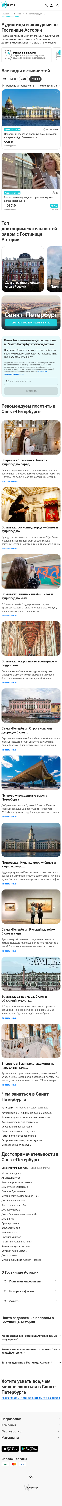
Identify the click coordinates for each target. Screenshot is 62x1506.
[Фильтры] (5, 79)
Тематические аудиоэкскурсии (19, 1135)
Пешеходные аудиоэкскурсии (18, 1131)
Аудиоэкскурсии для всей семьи (20, 1122)
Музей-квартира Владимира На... (20, 1196)
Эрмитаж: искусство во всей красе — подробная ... (29, 663)
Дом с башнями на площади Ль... (20, 1214)
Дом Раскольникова (13, 1200)
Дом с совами (9, 1255)
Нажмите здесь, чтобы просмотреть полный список (31, 1397)
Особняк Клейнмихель (14, 1250)
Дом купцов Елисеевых (15, 1186)
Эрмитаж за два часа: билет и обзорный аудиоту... (24, 998)
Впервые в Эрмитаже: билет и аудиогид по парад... (24, 462)
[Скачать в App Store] (10, 1449)
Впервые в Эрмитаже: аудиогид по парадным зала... (28, 1065)
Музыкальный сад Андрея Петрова (21, 1259)
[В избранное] (56, 93)
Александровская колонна (17, 1182)
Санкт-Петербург (34, 14)
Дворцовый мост (11, 1237)
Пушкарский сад (11, 1223)
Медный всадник (11, 1173)
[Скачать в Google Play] (29, 1449)
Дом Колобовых (11, 1209)
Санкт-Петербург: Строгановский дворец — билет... (27, 730)
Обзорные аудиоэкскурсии (17, 1126)
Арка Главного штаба (14, 1205)
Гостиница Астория (10, 16)
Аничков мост (9, 1232)
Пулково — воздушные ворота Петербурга (24, 797)
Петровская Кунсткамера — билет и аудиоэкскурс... (29, 864)
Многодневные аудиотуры (16, 1144)
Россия (17, 14)
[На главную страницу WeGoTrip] (8, 4)
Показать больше (9, 481)
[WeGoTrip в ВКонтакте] (31, 1476)
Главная (5, 14)
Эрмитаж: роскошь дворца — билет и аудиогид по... (30, 529)
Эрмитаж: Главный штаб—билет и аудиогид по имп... (27, 596)
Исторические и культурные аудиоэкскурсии (27, 1113)
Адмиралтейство (11, 1177)
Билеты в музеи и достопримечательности (26, 1117)
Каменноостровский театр (16, 1246)
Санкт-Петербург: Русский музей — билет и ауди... (28, 931)
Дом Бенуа (8, 1218)
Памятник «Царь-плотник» (17, 1241)
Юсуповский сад (11, 1227)
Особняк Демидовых (13, 1191)
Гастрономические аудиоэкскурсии (22, 1140)
